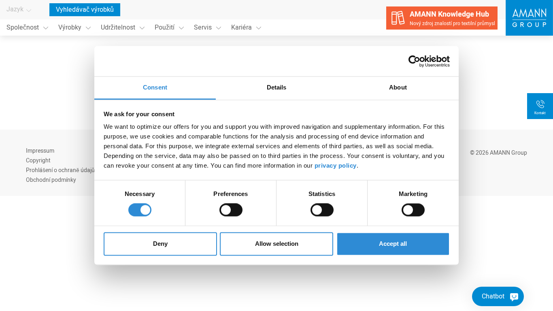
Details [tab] (277, 87)
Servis (203, 27)
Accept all (393, 243)
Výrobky (69, 27)
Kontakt (540, 113)
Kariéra (241, 27)
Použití (164, 27)
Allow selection (276, 243)
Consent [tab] (155, 87)
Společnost (22, 27)
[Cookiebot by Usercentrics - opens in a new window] (414, 61)
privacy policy (336, 165)
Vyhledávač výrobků (85, 10)
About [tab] (398, 87)
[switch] (230, 210)
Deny (160, 243)
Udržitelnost (118, 27)
